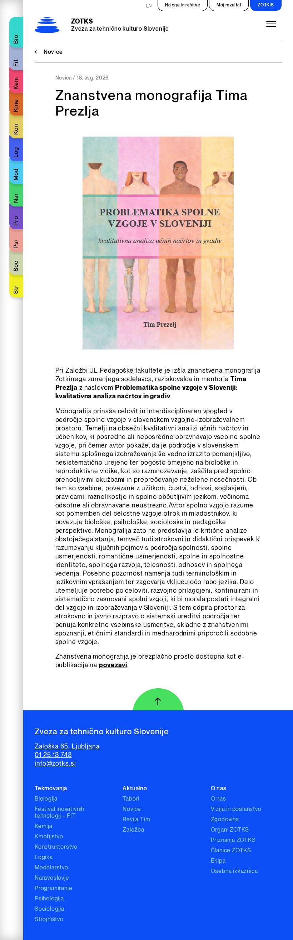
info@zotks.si (55, 763)
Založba (133, 830)
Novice (49, 52)
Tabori (131, 799)
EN (149, 6)
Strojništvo (49, 919)
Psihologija (49, 899)
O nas (218, 799)
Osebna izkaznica (234, 871)
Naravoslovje (52, 878)
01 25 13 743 (53, 755)
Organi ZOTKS (230, 830)
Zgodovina (225, 820)
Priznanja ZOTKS (233, 840)
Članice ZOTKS (231, 851)
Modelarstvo (51, 868)
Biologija (46, 799)
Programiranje (53, 888)
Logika (44, 857)
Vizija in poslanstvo (236, 809)
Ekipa (218, 861)
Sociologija (49, 909)
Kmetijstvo (49, 837)
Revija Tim (136, 820)
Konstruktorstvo (56, 847)
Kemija (44, 826)
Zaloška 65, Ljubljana (67, 746)
